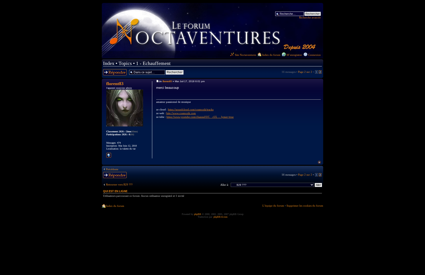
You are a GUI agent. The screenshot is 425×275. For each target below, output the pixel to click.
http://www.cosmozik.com (181, 113)
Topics (125, 63)
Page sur (305, 71)
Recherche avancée (310, 17)
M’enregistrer (294, 54)
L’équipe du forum (273, 205)
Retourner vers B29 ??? (119, 184)
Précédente (112, 169)
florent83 (167, 81)
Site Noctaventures (245, 54)
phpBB (197, 214)
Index (108, 63)
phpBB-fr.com (220, 216)
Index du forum (271, 54)
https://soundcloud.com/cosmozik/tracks (190, 109)
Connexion (314, 54)
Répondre (108, 70)
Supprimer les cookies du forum (305, 205)
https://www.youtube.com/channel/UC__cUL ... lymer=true (200, 116)
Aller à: (224, 184)
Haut (319, 162)
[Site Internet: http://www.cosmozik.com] (108, 155)
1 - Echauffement (153, 63)
